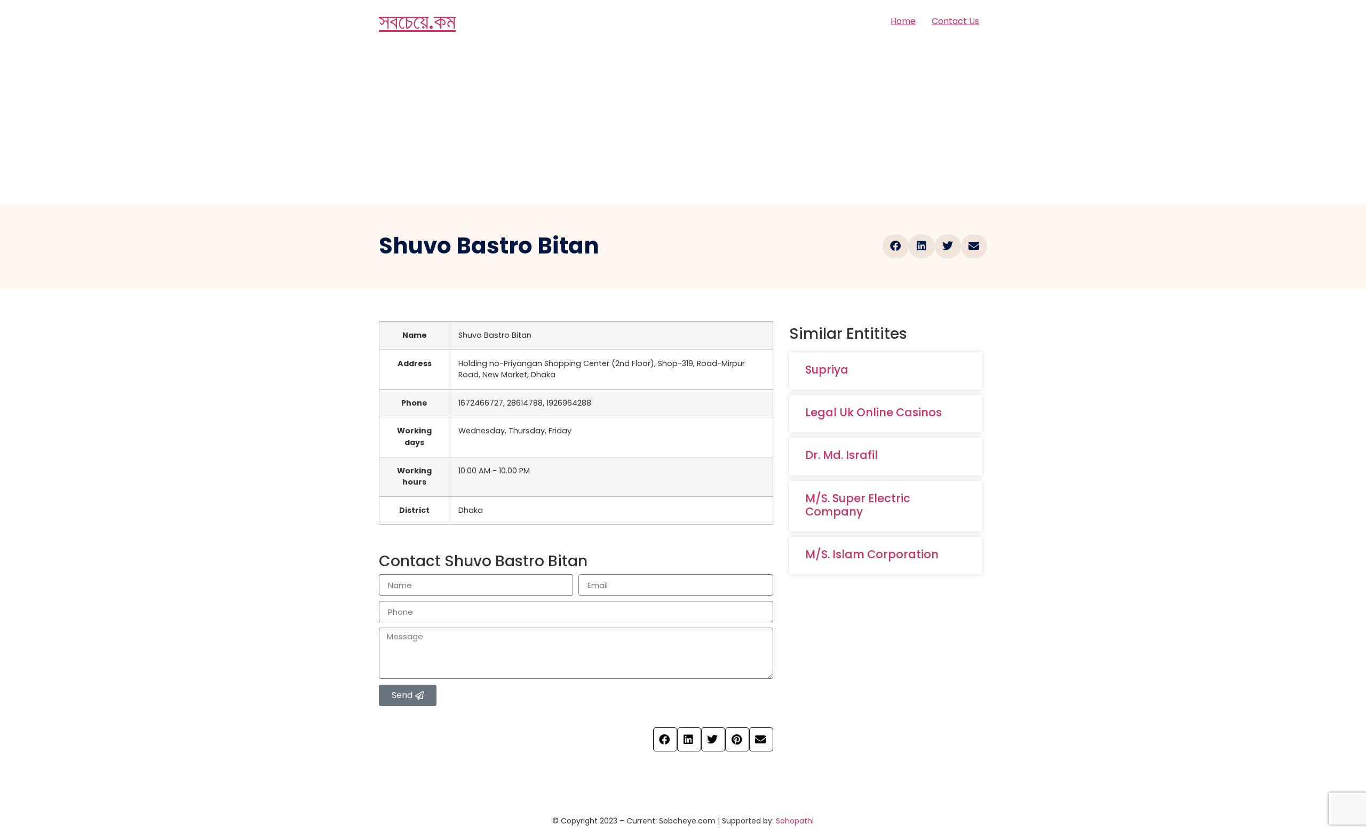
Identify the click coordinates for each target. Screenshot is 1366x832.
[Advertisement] (683, 122)
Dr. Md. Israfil (841, 455)
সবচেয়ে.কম (417, 21)
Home (903, 21)
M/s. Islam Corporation (872, 554)
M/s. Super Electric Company (857, 504)
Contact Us (955, 21)
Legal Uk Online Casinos (873, 412)
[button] (896, 246)
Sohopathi (795, 820)
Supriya (826, 369)
